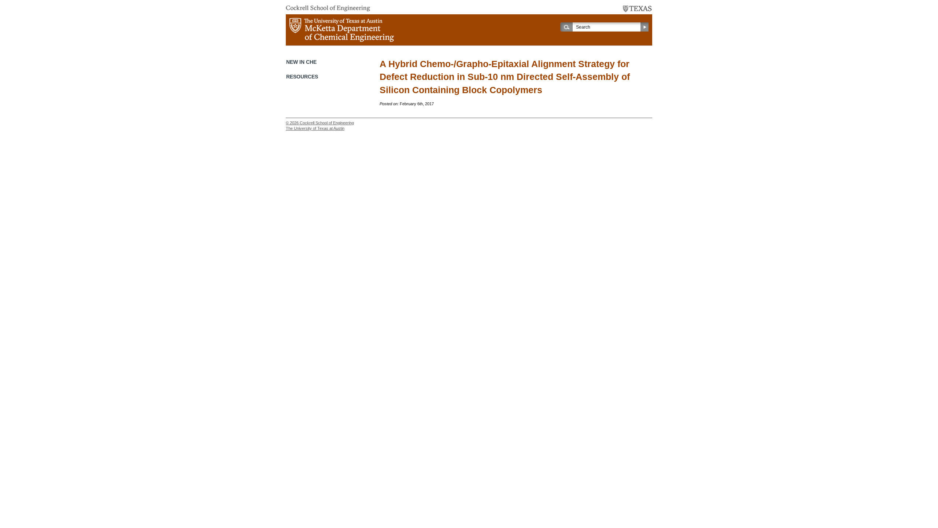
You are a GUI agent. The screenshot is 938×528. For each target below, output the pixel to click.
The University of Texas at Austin (315, 128)
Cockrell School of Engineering (327, 123)
